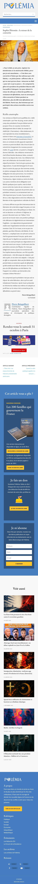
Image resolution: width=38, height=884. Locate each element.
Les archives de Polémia (12, 853)
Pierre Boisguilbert (11, 36)
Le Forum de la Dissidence (12, 844)
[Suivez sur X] (20, 864)
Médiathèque (8, 833)
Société (4, 38)
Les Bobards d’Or (9, 841)
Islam (11, 353)
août (11, 150)
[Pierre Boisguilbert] (7, 310)
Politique (32, 36)
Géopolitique (10, 25)
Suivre (14, 864)
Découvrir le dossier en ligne (18, 451)
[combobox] (19, 14)
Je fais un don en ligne (19, 508)
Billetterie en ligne (19, 350)
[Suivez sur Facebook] (9, 868)
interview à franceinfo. (23, 137)
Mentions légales (19, 882)
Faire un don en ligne (15, 467)
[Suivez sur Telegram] (8, 864)
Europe (6, 825)
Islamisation (17, 353)
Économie (7, 827)
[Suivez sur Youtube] (22, 868)
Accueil (4, 25)
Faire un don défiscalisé (13, 808)
